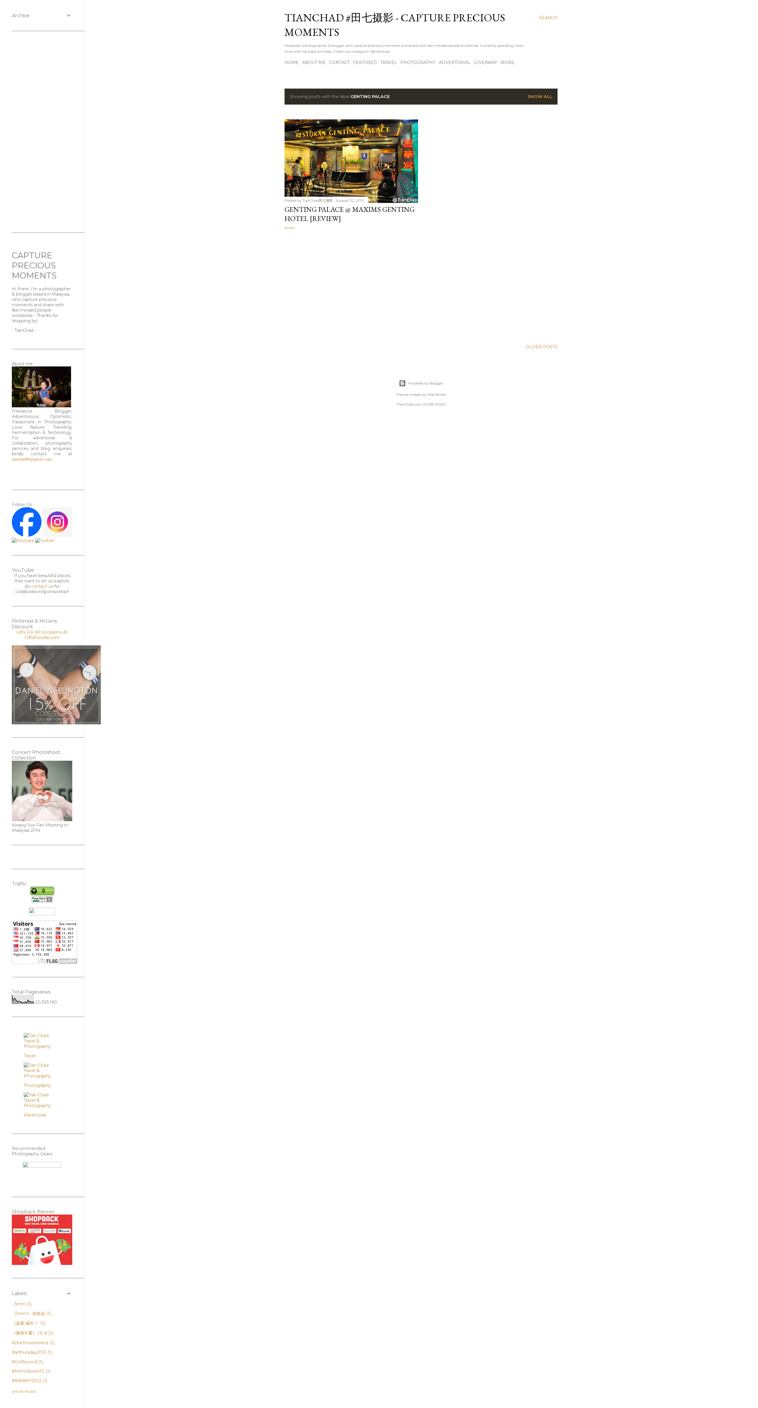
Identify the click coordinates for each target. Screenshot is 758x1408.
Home (292, 62)
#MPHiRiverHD (30, 1371)
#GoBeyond (26, 1361)
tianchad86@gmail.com (32, 459)
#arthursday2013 (31, 1352)
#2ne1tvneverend (32, 1342)
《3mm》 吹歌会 (30, 1313)
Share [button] (289, 227)
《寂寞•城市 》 (28, 1323)
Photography (418, 62)
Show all (540, 96)
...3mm (21, 1304)
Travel (388, 62)
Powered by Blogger (425, 383)
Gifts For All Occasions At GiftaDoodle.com (42, 634)
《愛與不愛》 (26, 1333)
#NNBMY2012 (29, 1380)
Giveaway (485, 62)
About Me (314, 62)
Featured (365, 62)
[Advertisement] (351, 286)
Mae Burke (437, 394)
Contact (339, 62)
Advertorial (455, 62)
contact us (42, 586)
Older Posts (542, 347)
